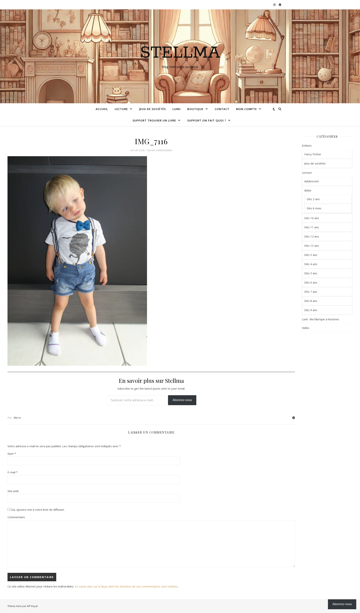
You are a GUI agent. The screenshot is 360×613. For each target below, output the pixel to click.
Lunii (176, 109)
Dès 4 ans (310, 264)
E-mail (13, 472)
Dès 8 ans (310, 301)
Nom (12, 453)
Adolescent (311, 181)
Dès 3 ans (310, 255)
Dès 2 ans (313, 199)
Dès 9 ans (310, 310)
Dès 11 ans (311, 227)
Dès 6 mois (314, 208)
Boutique (195, 109)
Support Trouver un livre (154, 120)
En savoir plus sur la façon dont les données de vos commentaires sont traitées (126, 586)
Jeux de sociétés (152, 109)
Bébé (307, 190)
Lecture (121, 109)
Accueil (102, 109)
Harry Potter (312, 154)
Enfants (307, 145)
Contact (222, 109)
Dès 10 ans (311, 218)
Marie (17, 417)
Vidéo (305, 328)
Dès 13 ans (311, 245)
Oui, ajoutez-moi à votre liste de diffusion (37, 509)
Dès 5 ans (310, 273)
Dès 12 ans (311, 236)
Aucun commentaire (159, 150)
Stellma (180, 53)
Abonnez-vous (182, 400)
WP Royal (32, 606)
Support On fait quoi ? (206, 120)
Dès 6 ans (310, 282)
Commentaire (16, 517)
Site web (13, 491)
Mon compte (246, 109)
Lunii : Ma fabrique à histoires (320, 319)
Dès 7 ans (310, 291)
